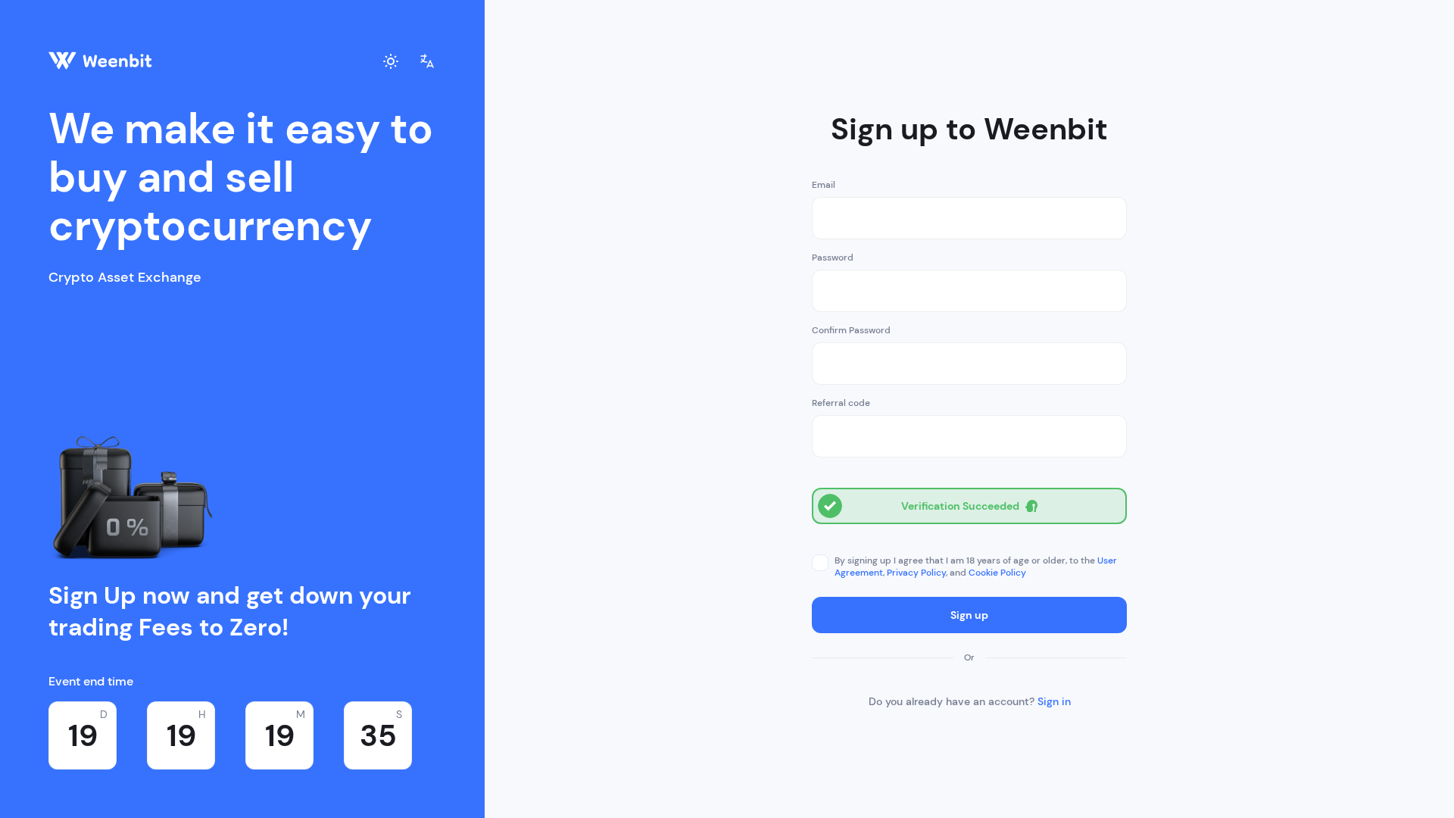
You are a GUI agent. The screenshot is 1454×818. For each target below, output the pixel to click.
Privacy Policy (916, 573)
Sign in (1054, 701)
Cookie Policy (997, 573)
